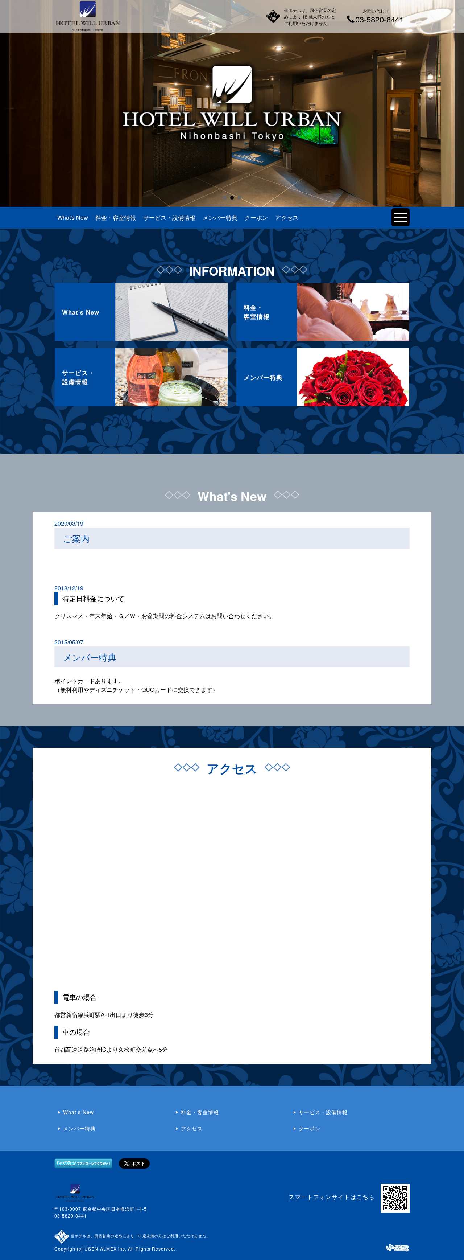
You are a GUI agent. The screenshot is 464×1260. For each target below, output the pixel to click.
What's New (72, 217)
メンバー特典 (220, 217)
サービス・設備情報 (169, 217)
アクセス (286, 217)
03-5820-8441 (70, 1215)
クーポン (256, 217)
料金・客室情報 (115, 217)
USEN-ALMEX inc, (105, 1248)
